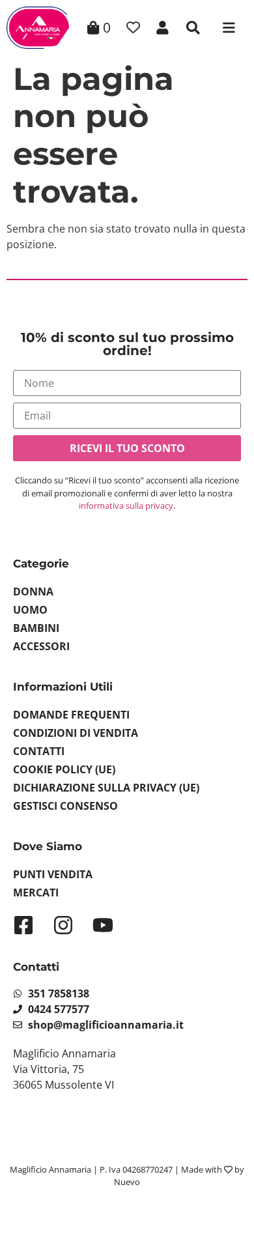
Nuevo (127, 1182)
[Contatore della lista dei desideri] (133, 28)
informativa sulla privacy (126, 505)
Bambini (36, 628)
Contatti (38, 751)
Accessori (41, 646)
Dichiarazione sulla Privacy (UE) (106, 787)
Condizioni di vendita (75, 733)
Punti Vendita (52, 874)
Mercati (36, 892)
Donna (33, 591)
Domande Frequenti (71, 715)
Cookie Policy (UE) (64, 769)
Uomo (30, 610)
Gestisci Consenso (65, 806)
